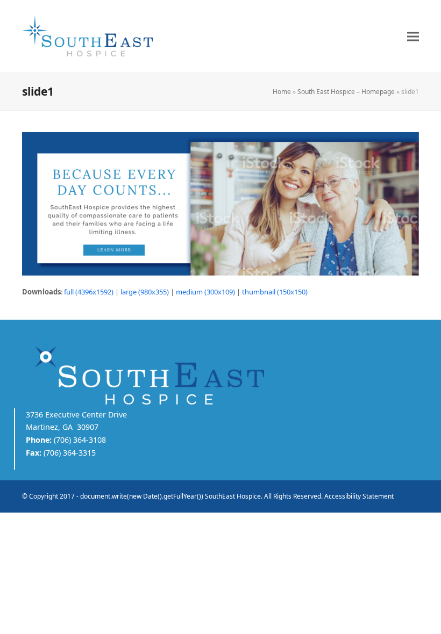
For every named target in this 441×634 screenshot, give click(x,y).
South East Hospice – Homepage (346, 91)
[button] (413, 36)
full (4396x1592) (88, 292)
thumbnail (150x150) (275, 292)
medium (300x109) (205, 292)
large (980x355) (144, 292)
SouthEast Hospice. (233, 496)
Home (282, 91)
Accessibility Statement (359, 496)
